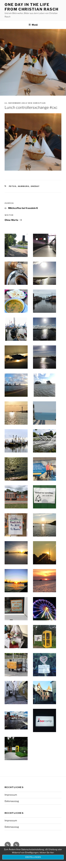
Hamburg (23, 186)
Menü (35, 24)
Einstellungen (33, 857)
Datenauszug (12, 801)
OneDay (35, 186)
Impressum (11, 794)
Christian (39, 103)
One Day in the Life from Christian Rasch (31, 6)
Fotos (13, 186)
